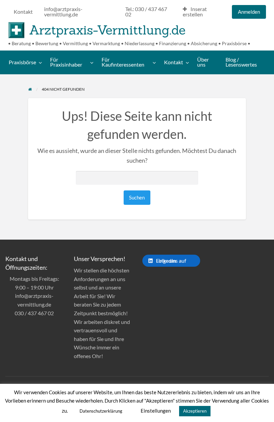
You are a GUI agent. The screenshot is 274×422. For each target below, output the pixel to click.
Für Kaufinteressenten (123, 62)
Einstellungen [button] (156, 411)
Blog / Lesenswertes (241, 62)
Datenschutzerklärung (101, 411)
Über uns (203, 62)
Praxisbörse (22, 62)
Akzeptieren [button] (195, 411)
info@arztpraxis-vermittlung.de (63, 11)
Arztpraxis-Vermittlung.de (107, 30)
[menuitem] (23, 12)
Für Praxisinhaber (66, 62)
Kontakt (23, 12)
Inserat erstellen (195, 11)
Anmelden (249, 12)
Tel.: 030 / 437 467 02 (146, 11)
